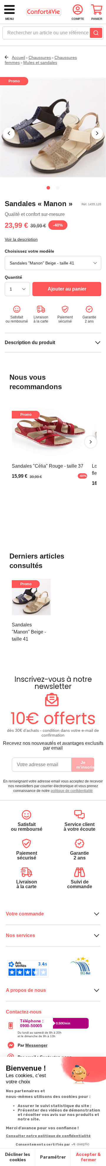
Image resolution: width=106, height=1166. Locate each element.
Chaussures (40, 57)
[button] (9, 133)
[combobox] (53, 34)
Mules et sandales (40, 62)
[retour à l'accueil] (43, 12)
